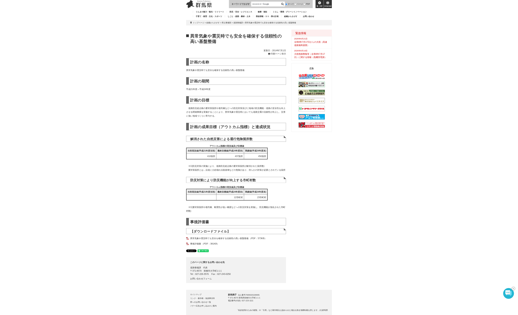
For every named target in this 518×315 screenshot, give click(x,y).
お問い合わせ (308, 16)
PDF (308, 4)
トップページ (198, 23)
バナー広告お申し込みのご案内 (203, 306)
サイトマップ (196, 294)
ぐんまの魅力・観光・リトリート (210, 12)
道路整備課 (238, 23)
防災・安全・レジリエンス (241, 12)
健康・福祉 (262, 12)
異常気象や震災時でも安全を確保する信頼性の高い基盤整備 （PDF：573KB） (228, 238)
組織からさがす (290, 16)
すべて (291, 4)
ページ (300, 4)
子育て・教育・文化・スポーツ (209, 16)
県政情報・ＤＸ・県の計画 (267, 16)
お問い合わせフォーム (201, 279)
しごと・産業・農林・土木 (239, 16)
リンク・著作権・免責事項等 (202, 298)
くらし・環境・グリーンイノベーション (290, 12)
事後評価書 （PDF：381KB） (204, 244)
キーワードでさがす (241, 4)
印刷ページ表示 (278, 54)
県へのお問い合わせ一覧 (200, 302)
